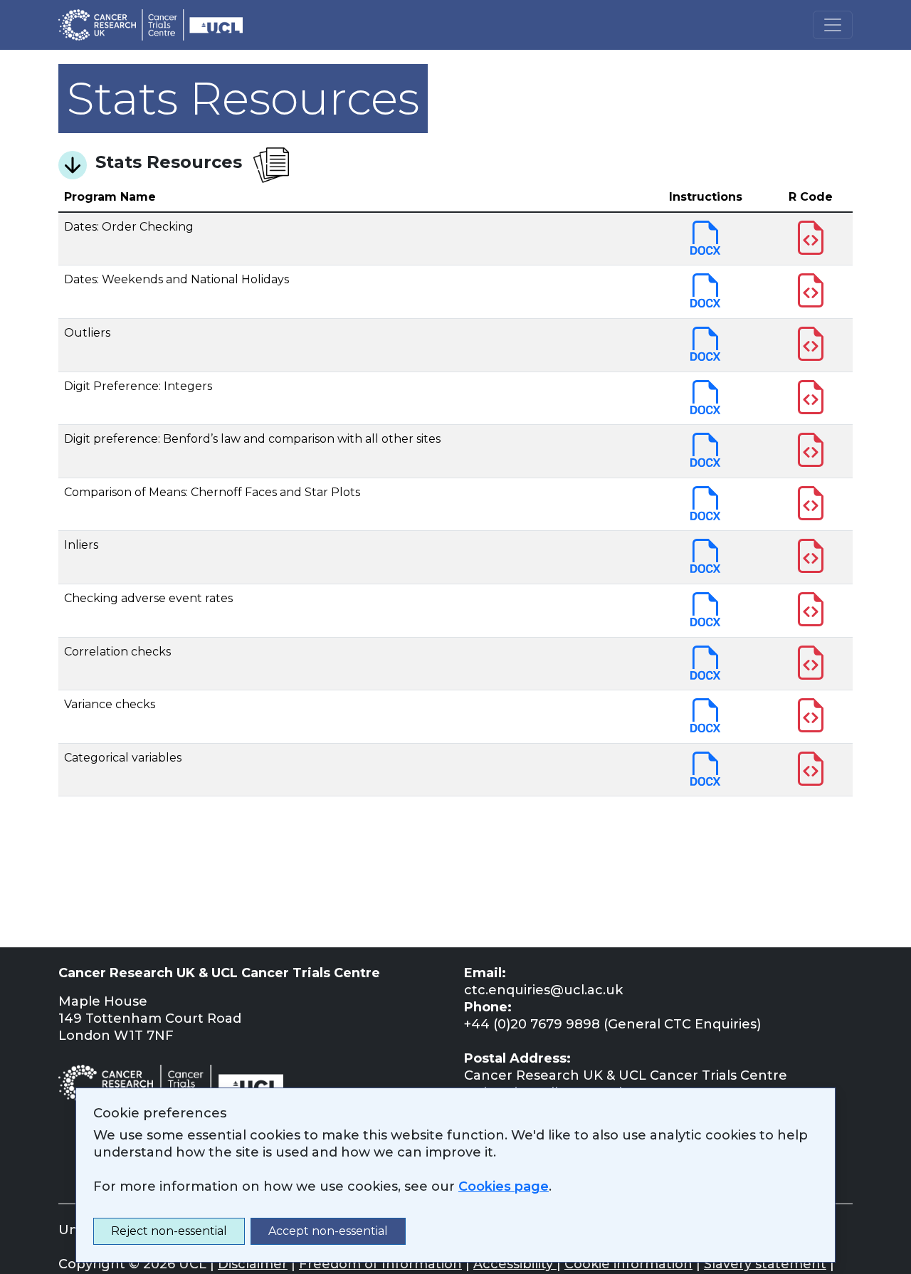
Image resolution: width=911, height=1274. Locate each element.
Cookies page (503, 1186)
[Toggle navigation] (833, 25)
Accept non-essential (328, 1231)
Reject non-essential (169, 1231)
